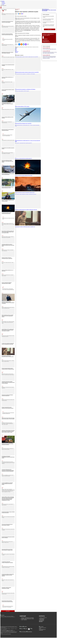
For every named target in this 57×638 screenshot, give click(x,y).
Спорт (22, 619)
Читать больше (49, 29)
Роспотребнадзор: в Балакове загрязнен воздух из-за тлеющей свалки (48, 19)
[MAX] (22, 13)
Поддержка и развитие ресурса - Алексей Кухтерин (42, 629)
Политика (32, 617)
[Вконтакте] (25, 629)
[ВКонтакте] (18, 13)
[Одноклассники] (19, 13)
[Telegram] (21, 13)
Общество (22, 617)
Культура (32, 618)
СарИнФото (25, 619)
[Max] (43, 36)
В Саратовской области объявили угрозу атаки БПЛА (48, 22)
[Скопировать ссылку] (23, 13)
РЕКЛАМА (41, 621)
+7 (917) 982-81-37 (41, 618)
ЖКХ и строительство (28, 618)
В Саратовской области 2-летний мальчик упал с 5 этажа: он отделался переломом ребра (48, 25)
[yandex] (23, 631)
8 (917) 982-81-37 (46, 40)
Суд (29, 617)
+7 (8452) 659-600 (41, 619)
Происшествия (27, 617)
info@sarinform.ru (46, 41)
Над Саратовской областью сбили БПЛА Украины (48, 16)
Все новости (4, 9)
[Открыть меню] (1, 7)
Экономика (22, 618)
